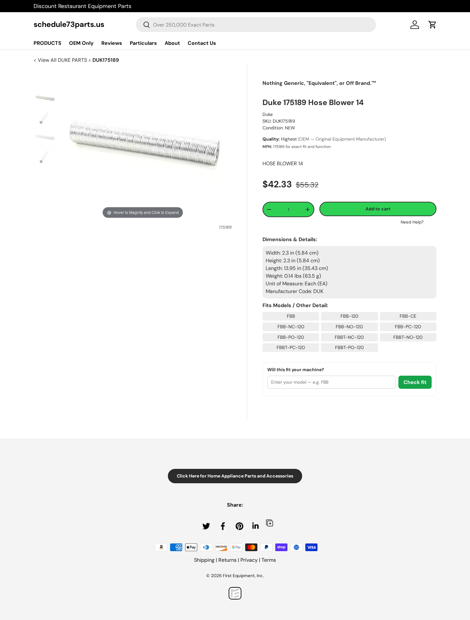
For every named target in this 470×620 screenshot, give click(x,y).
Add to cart (377, 209)
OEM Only (81, 43)
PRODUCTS (47, 43)
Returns (227, 560)
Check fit (415, 382)
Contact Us (202, 43)
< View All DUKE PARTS (61, 60)
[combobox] (256, 24)
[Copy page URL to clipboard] (269, 522)
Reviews (111, 43)
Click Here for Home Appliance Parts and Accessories (235, 476)
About (172, 43)
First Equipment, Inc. (243, 575)
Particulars (143, 43)
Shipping (204, 560)
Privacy (249, 560)
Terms (269, 560)
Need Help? (412, 222)
